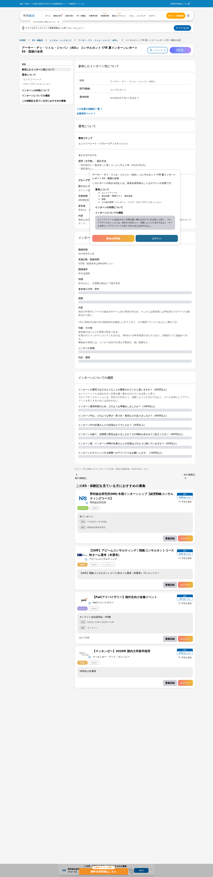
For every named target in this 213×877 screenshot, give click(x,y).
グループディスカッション (37, 83)
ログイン (156, 238)
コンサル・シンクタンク (60, 40)
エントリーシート (32, 79)
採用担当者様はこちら (179, 3)
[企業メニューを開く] (82, 498)
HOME (23, 40)
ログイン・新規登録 (176, 15)
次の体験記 (189, 474)
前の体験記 (81, 478)
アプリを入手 (184, 28)
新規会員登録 (113, 238)
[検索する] (188, 15)
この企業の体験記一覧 (88, 108)
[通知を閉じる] (58, 22)
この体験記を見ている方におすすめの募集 (44, 100)
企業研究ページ (85, 113)
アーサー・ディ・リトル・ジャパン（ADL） (98, 40)
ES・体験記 (37, 40)
